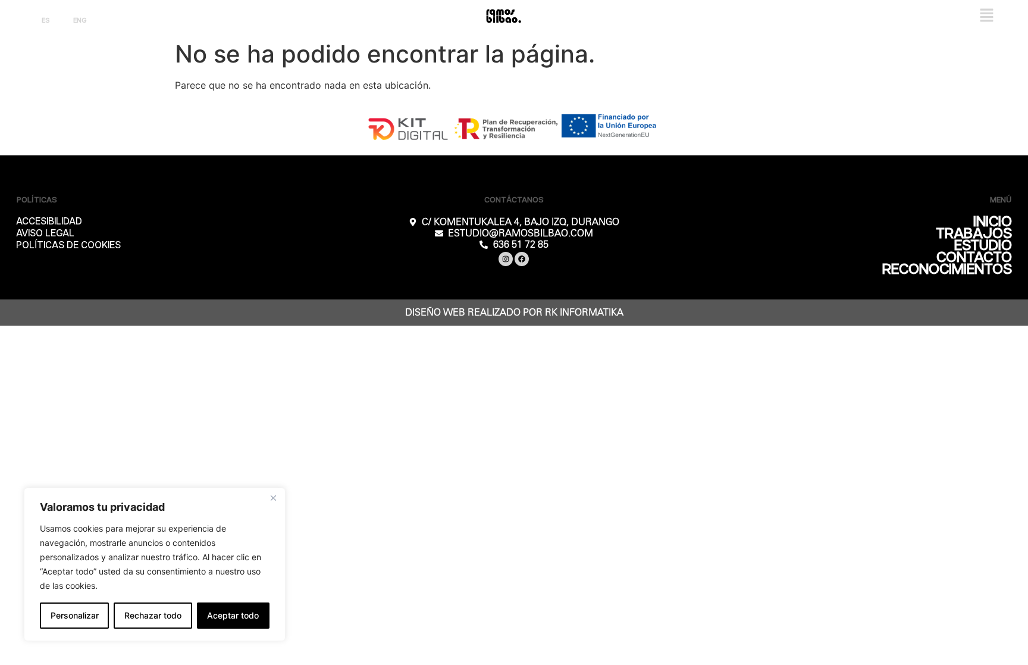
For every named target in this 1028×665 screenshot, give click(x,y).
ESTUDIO (983, 246)
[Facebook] (522, 259)
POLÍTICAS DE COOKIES (68, 246)
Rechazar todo (152, 615)
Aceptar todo (233, 615)
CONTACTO (974, 258)
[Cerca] (273, 498)
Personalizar (75, 615)
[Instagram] (506, 259)
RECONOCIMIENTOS (947, 270)
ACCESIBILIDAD (49, 222)
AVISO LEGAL (45, 234)
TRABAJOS (974, 234)
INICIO (992, 222)
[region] (155, 564)
